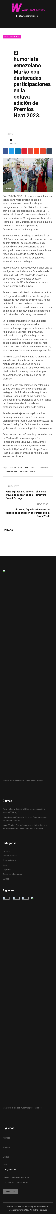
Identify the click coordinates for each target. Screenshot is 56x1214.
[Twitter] (11, 151)
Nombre (6, 1137)
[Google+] (30, 151)
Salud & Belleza (10, 855)
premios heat (12, 471)
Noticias (6, 851)
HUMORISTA (16, 467)
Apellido (6, 1147)
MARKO (44, 467)
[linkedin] (18, 151)
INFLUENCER (31, 467)
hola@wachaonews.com (27, 15)
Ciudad (6, 1156)
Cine (5, 864)
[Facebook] (5, 151)
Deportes (7, 869)
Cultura (6, 878)
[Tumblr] (49, 151)
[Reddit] (36, 151)
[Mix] (43, 151)
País (5, 1164)
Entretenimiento (11, 36)
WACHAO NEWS (28, 471)
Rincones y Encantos (12, 874)
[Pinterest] (24, 151)
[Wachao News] (28, 8)
